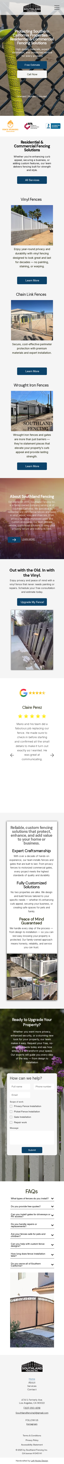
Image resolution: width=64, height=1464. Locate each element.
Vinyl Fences (31, 199)
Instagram (31, 1424)
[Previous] (12, 755)
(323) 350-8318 (32, 1407)
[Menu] (57, 7)
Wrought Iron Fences (31, 385)
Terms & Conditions (32, 1435)
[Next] (52, 755)
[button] (48, 666)
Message (14, 1128)
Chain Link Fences (31, 294)
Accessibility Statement (32, 1444)
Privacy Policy (32, 1440)
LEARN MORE (28, 539)
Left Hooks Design (39, 1461)
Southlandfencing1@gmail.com (32, 1412)
